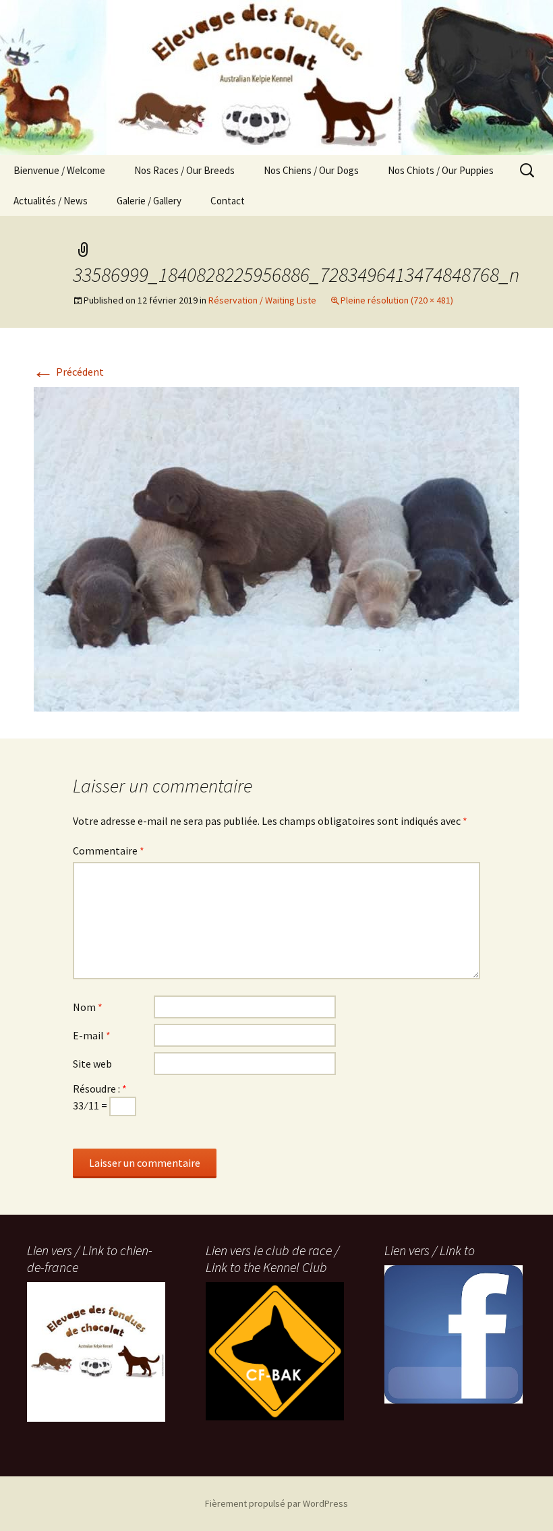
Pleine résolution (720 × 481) (397, 300)
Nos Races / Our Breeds (184, 170)
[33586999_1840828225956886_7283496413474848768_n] (276, 547)
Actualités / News (50, 200)
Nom (88, 1007)
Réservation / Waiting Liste (262, 300)
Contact (227, 200)
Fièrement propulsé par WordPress (276, 1503)
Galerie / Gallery (149, 200)
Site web (92, 1063)
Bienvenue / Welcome (59, 170)
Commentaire (108, 850)
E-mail (92, 1035)
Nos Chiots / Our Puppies (441, 170)
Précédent (68, 371)
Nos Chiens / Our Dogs (311, 170)
